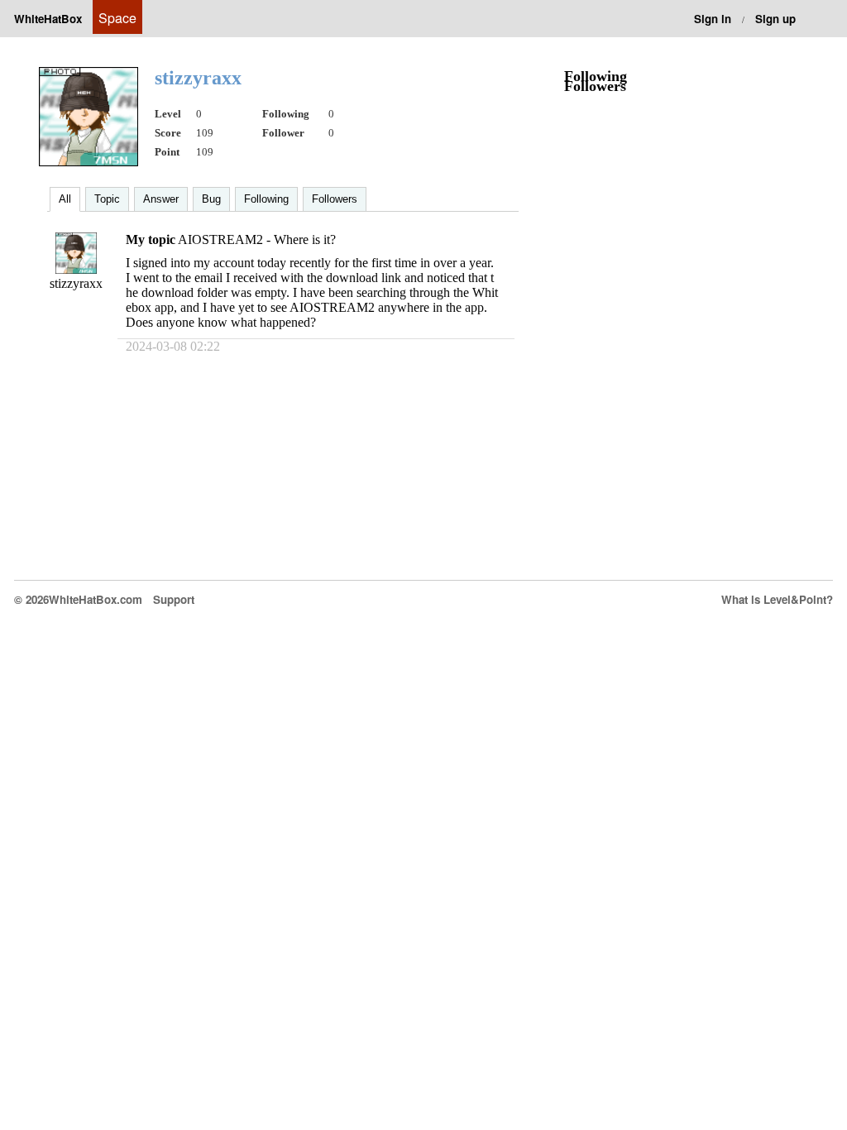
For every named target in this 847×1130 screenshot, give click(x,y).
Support (173, 599)
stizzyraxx (76, 283)
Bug (211, 199)
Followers (334, 199)
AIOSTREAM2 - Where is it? (257, 239)
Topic (107, 199)
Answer (161, 199)
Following (266, 199)
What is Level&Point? (777, 599)
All (65, 199)
